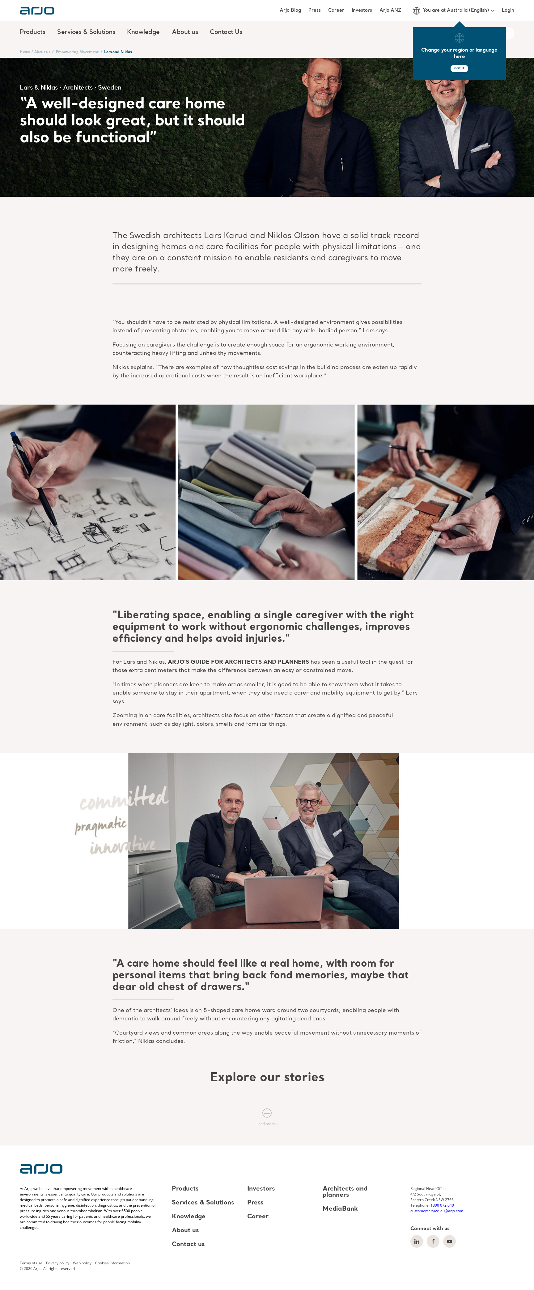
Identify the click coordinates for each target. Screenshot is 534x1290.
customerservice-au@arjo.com (436, 1210)
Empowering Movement (77, 51)
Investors (362, 10)
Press (314, 10)
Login (508, 10)
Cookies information (112, 1263)
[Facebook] (433, 1241)
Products (185, 1189)
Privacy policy (57, 1263)
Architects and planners (345, 1192)
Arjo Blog (290, 10)
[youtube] (449, 1241)
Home (25, 51)
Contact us (188, 1245)
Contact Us (226, 32)
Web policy (82, 1263)
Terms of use (31, 1263)
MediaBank (340, 1209)
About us (42, 51)
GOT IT (459, 68)
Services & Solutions (203, 1203)
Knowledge (189, 1217)
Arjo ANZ (390, 10)
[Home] (37, 10)
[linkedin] (416, 1241)
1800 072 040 (442, 1205)
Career (336, 10)
